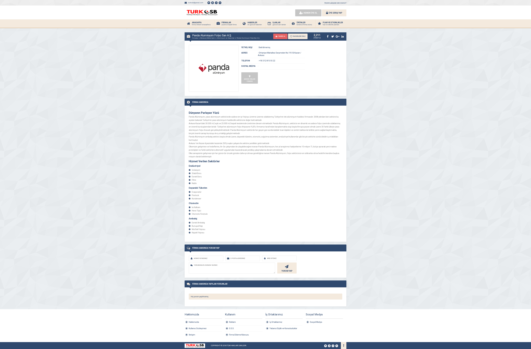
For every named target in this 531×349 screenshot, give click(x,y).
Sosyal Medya (316, 322)
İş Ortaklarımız (276, 322)
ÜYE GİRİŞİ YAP (335, 13)
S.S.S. (231, 328)
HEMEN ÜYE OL (310, 13)
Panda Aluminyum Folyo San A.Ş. (248, 38)
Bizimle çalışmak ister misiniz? (335, 3)
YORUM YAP (287, 271)
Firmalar (195, 38)
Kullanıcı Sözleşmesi (197, 328)
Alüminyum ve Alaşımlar (226, 38)
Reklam (232, 322)
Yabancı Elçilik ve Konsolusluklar (283, 328)
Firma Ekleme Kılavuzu (239, 335)
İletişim (192, 335)
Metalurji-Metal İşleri (207, 38)
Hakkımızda (194, 322)
